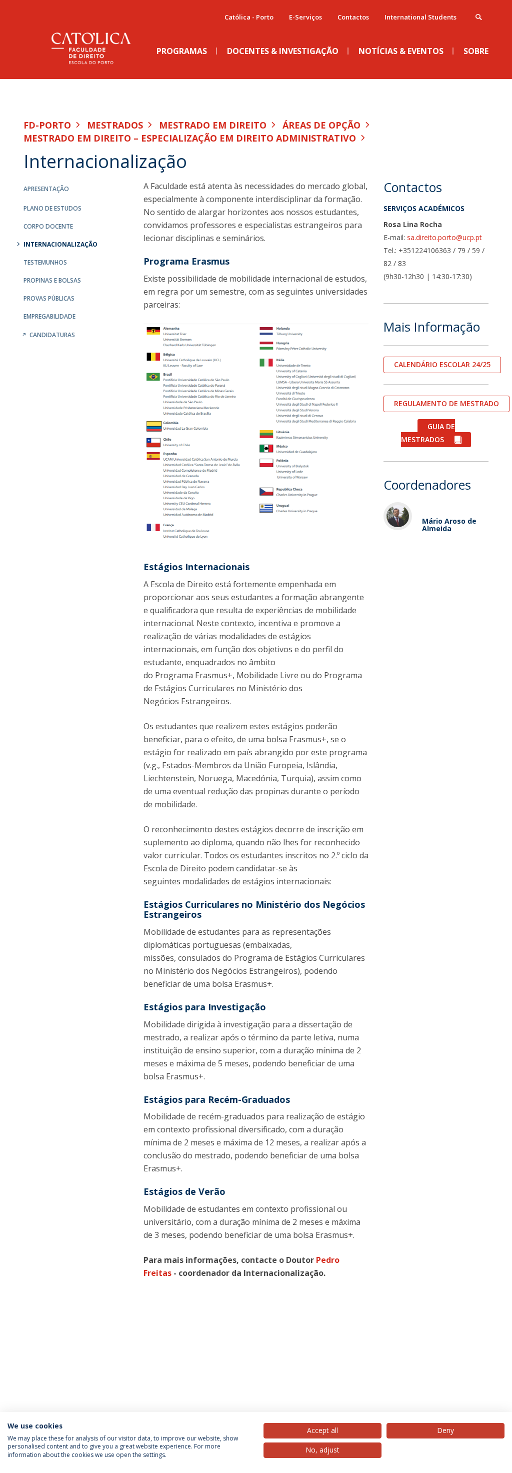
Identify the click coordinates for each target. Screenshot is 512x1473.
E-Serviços (305, 17)
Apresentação (46, 189)
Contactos (353, 17)
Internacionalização (61, 244)
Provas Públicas (49, 298)
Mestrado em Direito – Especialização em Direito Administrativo (190, 138)
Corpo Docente (48, 226)
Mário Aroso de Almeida (449, 524)
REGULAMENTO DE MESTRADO (446, 403)
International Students (420, 17)
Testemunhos (45, 262)
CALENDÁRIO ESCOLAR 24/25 (442, 364)
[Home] (99, 70)
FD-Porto (47, 125)
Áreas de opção (321, 125)
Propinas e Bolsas (52, 280)
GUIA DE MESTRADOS (428, 433)
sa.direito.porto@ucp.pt (444, 237)
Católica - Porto (249, 17)
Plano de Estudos (53, 208)
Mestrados (115, 125)
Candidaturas (52, 335)
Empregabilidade (50, 316)
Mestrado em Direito (212, 125)
